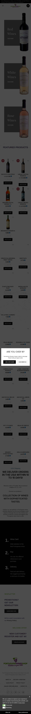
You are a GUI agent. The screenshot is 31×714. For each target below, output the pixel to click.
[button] (4, 705)
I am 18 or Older (9, 362)
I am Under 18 (22, 362)
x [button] (29, 696)
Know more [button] (21, 702)
